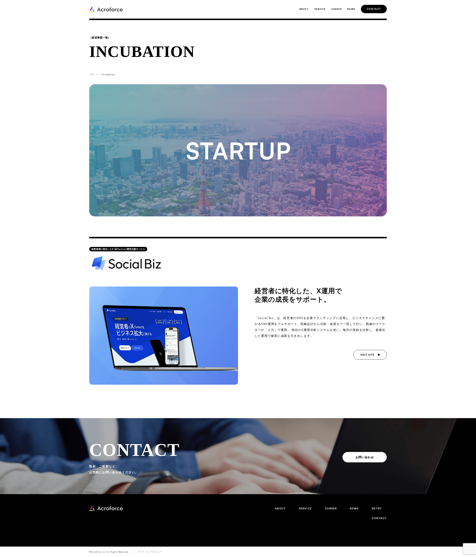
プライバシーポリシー (150, 551)
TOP (91, 74)
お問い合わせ (365, 457)
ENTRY (377, 508)
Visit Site (367, 354)
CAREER (336, 9)
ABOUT (304, 9)
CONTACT (374, 8)
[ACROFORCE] (106, 508)
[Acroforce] (106, 9)
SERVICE (320, 9)
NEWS (351, 9)
